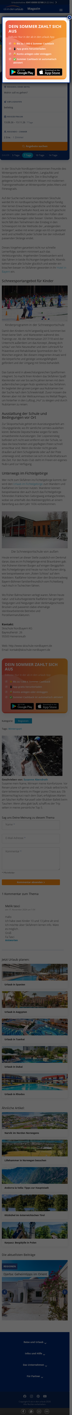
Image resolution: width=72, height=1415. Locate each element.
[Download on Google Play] (22, 72)
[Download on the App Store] (49, 72)
